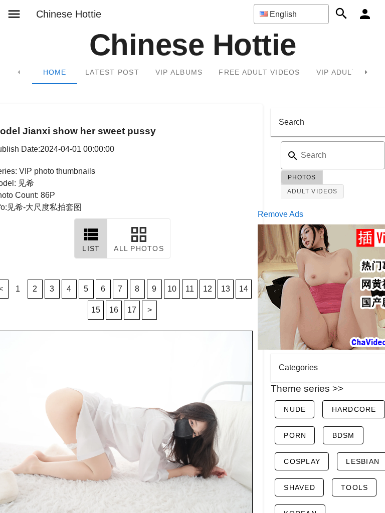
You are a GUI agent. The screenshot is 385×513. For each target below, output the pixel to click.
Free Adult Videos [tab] (259, 72)
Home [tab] (55, 72)
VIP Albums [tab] (179, 72)
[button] (291, 14)
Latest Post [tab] (112, 72)
